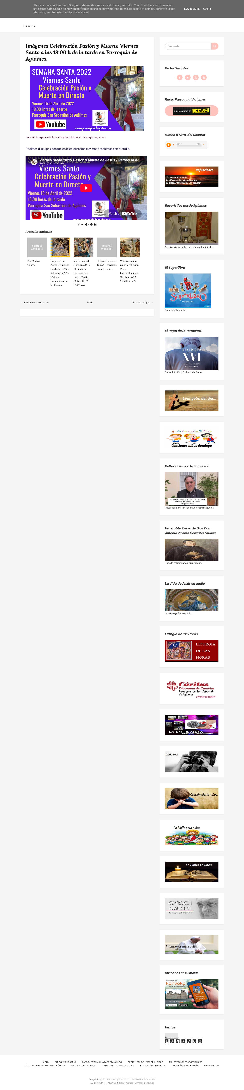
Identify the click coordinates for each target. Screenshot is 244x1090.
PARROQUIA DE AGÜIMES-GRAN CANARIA (131, 1079)
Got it (207, 8)
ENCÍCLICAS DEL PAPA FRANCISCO (145, 1062)
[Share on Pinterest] (91, 224)
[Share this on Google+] (86, 224)
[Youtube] (204, 77)
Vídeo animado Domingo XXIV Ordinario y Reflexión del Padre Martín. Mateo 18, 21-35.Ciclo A (82, 273)
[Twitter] (188, 77)
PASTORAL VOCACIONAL (83, 1065)
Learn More (192, 8)
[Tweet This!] (82, 224)
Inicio (90, 302)
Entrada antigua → (143, 302)
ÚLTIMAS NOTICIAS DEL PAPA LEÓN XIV (45, 1065)
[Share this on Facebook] (78, 224)
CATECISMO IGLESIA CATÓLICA (118, 1065)
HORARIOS (29, 26)
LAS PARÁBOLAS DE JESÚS (184, 1065)
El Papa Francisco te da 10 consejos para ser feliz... (107, 264)
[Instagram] (196, 77)
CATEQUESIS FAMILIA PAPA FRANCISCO (102, 1062)
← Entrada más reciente (34, 302)
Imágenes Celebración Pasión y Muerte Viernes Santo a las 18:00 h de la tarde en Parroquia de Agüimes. (82, 52)
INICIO (45, 1062)
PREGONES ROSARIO (65, 1062)
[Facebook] (180, 77)
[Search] (214, 46)
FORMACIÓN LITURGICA (153, 1065)
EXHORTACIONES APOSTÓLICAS (185, 1062)
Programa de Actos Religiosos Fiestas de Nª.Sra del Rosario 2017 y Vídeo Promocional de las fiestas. (60, 273)
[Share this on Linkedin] (95, 224)
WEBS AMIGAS (211, 1065)
